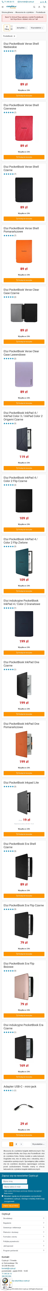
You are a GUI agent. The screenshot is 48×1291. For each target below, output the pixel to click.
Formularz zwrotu (10, 1237)
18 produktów (36, 28)
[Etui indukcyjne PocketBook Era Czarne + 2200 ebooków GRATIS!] (24, 1048)
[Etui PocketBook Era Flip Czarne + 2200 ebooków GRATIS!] (24, 925)
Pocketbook (8, 36)
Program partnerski (10, 1251)
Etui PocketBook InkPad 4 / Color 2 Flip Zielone (21, 541)
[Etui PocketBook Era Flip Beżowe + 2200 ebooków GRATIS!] (24, 987)
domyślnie (21, 28)
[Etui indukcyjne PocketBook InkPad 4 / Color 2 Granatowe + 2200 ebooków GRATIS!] (24, 624)
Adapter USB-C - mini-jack (20, 1086)
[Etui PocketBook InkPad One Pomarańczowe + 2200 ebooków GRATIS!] (24, 744)
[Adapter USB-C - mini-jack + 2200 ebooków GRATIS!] (24, 1106)
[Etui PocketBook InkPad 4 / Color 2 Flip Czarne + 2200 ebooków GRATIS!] (24, 501)
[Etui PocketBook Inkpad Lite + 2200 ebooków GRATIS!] (24, 802)
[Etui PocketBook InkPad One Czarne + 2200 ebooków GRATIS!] (24, 685)
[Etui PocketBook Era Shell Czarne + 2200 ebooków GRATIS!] (24, 867)
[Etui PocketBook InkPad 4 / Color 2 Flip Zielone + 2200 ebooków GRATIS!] (24, 562)
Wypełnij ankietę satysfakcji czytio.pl (15, 1281)
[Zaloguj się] (39, 7)
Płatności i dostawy (10, 1232)
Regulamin (7, 1223)
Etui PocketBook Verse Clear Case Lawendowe (21, 353)
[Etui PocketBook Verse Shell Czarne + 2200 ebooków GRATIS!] (24, 190)
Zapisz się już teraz (10, 1206)
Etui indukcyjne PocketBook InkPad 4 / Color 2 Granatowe (22, 602)
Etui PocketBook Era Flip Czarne (24, 905)
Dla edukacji (7, 1218)
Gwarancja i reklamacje (12, 1228)
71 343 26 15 (9, 2)
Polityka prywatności (11, 1241)
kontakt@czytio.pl (27, 2)
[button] (44, 7)
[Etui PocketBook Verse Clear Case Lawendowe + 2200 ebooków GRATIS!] (24, 374)
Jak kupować (8, 1246)
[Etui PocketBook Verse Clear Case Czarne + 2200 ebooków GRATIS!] (24, 313)
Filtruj (7, 29)
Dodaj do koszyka (25, 96)
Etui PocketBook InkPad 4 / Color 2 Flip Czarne (21, 479)
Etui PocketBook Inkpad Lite (21, 782)
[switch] (5, 1287)
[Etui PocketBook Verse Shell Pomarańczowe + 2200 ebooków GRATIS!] (24, 251)
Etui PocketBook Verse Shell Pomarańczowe (21, 230)
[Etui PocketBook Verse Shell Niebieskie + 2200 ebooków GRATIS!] (24, 67)
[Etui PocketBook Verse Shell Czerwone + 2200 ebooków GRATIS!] (24, 128)
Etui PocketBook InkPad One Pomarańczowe (21, 725)
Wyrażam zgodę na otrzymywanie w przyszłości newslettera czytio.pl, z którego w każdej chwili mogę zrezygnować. (24, 1198)
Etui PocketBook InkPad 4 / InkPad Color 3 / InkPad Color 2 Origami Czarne (23, 416)
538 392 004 (6, 1276)
